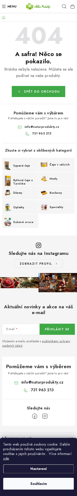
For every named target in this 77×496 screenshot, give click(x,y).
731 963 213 (42, 133)
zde (6, 458)
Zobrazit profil (36, 263)
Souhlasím (38, 483)
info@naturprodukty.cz (42, 127)
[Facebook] (34, 416)
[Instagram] (44, 416)
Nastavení (38, 468)
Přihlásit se (57, 329)
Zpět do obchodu (42, 91)
